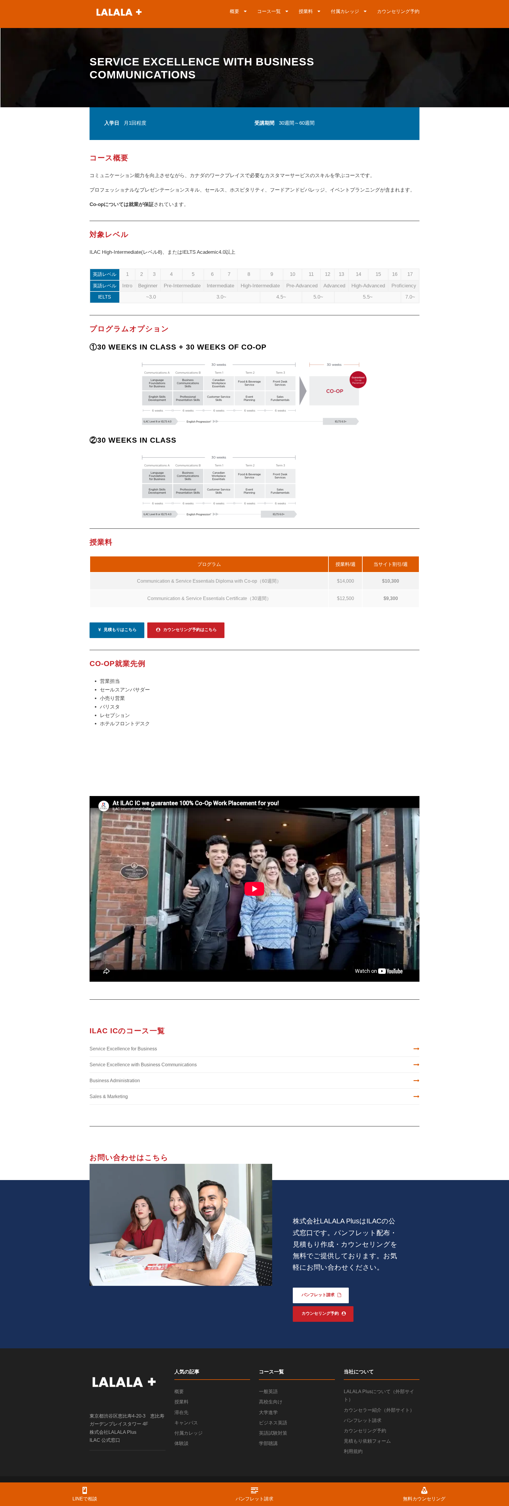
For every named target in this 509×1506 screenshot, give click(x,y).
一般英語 (268, 1391)
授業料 (308, 11)
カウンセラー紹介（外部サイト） (379, 1410)
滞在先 (181, 1412)
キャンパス (186, 1422)
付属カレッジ (347, 11)
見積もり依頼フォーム (367, 1441)
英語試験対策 (273, 1433)
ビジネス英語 (273, 1422)
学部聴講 (268, 1443)
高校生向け (270, 1401)
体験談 (181, 1443)
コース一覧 (271, 11)
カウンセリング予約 (398, 11)
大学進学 (268, 1412)
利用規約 (353, 1451)
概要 (237, 11)
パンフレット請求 (362, 1420)
